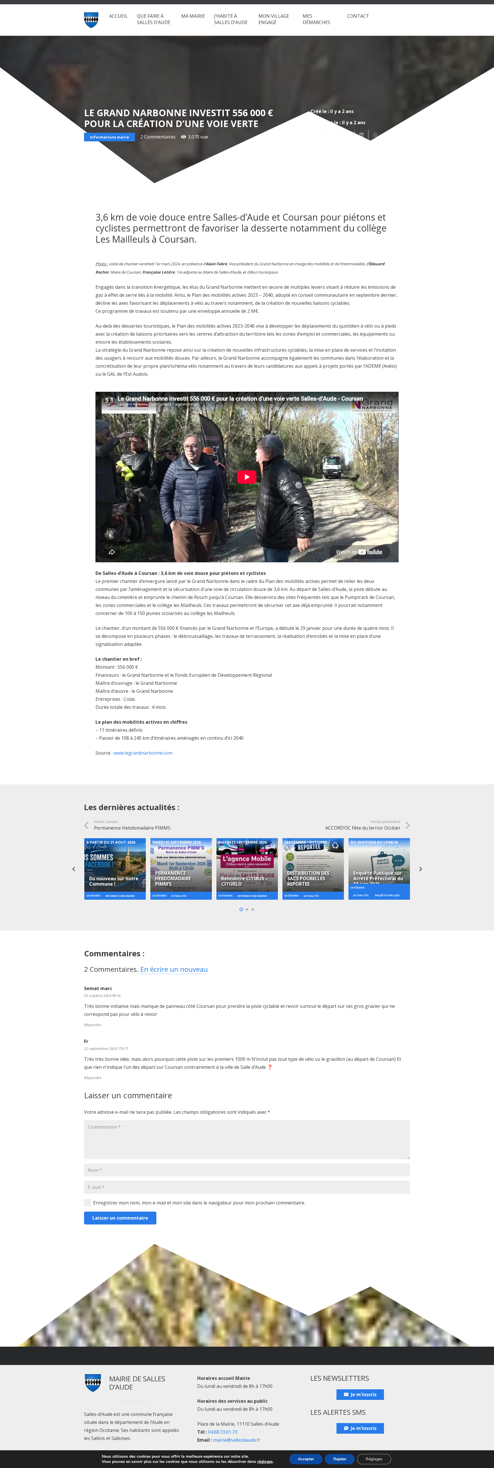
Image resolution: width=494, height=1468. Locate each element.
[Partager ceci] (331, 134)
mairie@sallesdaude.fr (236, 1440)
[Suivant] (420, 869)
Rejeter (339, 1459)
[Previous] (74, 869)
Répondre (92, 1024)
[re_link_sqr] (115, 866)
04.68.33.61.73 (222, 1432)
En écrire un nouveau (174, 969)
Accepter (306, 1459)
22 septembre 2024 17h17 (106, 1048)
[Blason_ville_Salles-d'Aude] (91, 20)
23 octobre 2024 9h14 (102, 995)
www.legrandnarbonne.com (142, 753)
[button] (173, 22)
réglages (265, 1461)
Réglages (374, 1459)
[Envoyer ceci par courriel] (317, 134)
